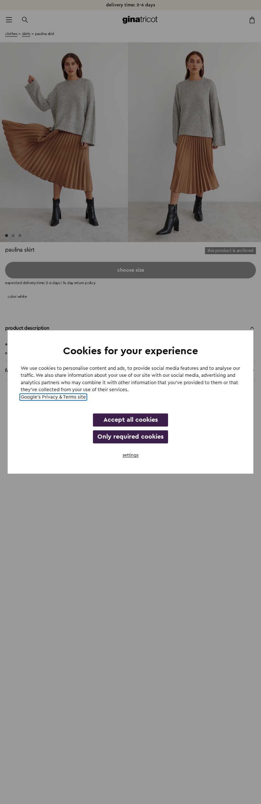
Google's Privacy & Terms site (53, 397)
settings (130, 455)
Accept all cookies (130, 420)
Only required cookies (130, 437)
